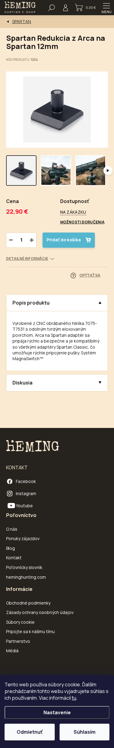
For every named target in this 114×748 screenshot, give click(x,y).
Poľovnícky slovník (24, 567)
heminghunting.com (26, 577)
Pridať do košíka (64, 240)
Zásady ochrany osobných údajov (40, 612)
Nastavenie (57, 712)
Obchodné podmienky (28, 603)
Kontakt (14, 557)
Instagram (26, 493)
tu (74, 698)
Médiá (12, 650)
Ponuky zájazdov (23, 538)
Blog (10, 548)
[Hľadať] (51, 7)
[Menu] (106, 7)
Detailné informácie (27, 258)
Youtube (22, 505)
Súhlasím (84, 732)
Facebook (26, 481)
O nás (11, 529)
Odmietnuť (30, 732)
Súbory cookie (20, 622)
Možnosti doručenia (82, 222)
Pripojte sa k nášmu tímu (30, 631)
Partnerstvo (18, 641)
